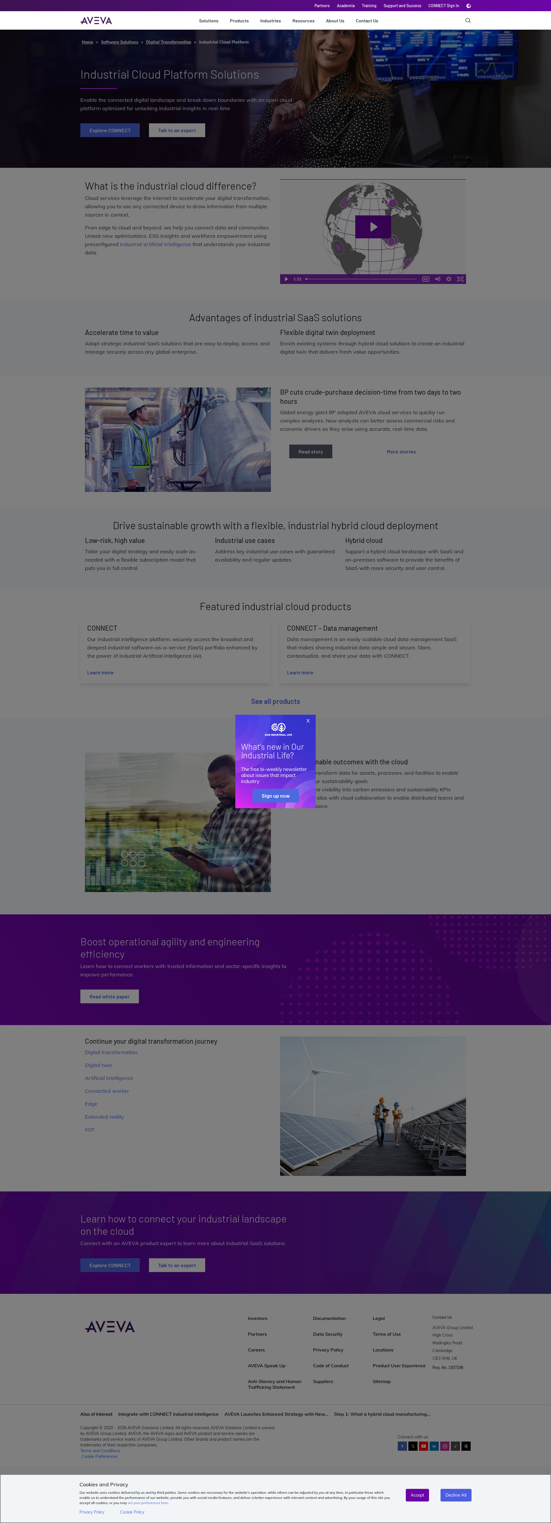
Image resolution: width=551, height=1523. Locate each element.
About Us (335, 20)
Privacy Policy (91, 1512)
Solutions (208, 20)
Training (369, 5)
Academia (346, 5)
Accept (417, 1495)
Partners (322, 5)
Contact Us (367, 20)
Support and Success (402, 5)
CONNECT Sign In (443, 5)
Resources (303, 20)
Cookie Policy (132, 1512)
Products (239, 20)
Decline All (456, 1495)
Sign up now (276, 795)
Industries (270, 20)
